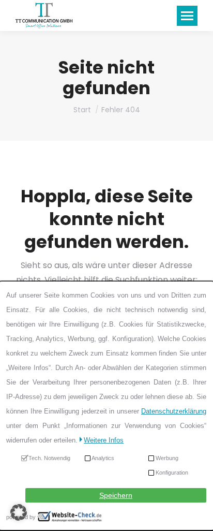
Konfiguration (172, 472)
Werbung (167, 458)
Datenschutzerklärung (174, 411)
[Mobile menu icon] (187, 16)
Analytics (103, 458)
